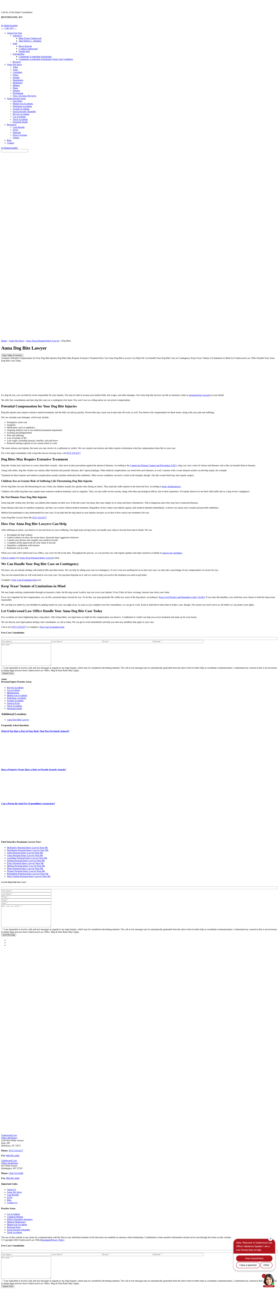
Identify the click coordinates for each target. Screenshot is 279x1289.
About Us (11, 1189)
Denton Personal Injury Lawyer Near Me (26, 860)
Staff (15, 43)
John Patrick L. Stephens (30, 41)
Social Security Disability (24, 111)
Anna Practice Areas (16, 98)
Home (4, 341)
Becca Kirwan (25, 46)
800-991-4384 (12, 1155)
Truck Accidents (20, 119)
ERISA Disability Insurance (20, 1219)
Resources (11, 124)
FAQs (15, 130)
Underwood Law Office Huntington (9, 1161)
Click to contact (8, 558)
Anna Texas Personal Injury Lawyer (42, 341)
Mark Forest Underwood (30, 38)
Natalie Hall (24, 51)
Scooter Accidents (21, 109)
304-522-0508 (139, 22)
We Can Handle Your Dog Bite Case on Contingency (165, 358)
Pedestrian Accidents (22, 106)
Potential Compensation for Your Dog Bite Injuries (33, 358)
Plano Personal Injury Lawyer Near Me (25, 868)
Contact (10, 143)
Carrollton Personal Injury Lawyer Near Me (27, 858)
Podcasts (17, 132)
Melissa (16, 85)
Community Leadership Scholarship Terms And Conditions (46, 59)
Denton (16, 77)
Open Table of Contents (12, 355)
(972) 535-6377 (73, 453)
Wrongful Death (20, 122)
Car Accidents (19, 117)
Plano (15, 88)
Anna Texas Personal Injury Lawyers (37, 558)
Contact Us (12, 1202)
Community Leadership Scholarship (35, 56)
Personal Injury (14, 1227)
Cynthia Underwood (28, 49)
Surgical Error (13, 703)
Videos (16, 137)
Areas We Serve (14, 64)
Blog (9, 140)
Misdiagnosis (13, 693)
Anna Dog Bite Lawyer (18, 719)
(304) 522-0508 (16, 1173)
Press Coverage (20, 135)
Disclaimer (46, 1240)
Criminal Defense (15, 1216)
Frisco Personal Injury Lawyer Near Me (25, 863)
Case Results (19, 127)
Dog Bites (17, 101)
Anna (15, 69)
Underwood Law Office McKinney (9, 1136)
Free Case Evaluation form (24, 580)
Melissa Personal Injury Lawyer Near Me (26, 866)
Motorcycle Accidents (23, 103)
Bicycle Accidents (21, 114)
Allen (15, 67)
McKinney (18, 83)
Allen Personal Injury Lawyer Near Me (25, 853)
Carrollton (17, 72)
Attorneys (17, 35)
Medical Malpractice (16, 1222)
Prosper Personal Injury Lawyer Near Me (26, 871)
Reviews (17, 62)
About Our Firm (14, 33)
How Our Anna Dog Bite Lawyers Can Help (120, 358)
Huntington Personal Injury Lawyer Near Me (27, 850)
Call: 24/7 (9, 28)
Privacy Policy (58, 1240)
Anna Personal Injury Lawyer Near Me (25, 855)
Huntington (18, 80)
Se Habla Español (9, 25)
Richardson (18, 93)
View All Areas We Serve (24, 96)
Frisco (15, 75)
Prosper (16, 90)
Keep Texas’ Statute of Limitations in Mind (210, 358)
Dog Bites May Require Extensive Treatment (78, 358)
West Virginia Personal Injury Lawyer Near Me (28, 876)
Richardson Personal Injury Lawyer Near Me (27, 873)
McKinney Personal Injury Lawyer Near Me (27, 847)
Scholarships (18, 54)
